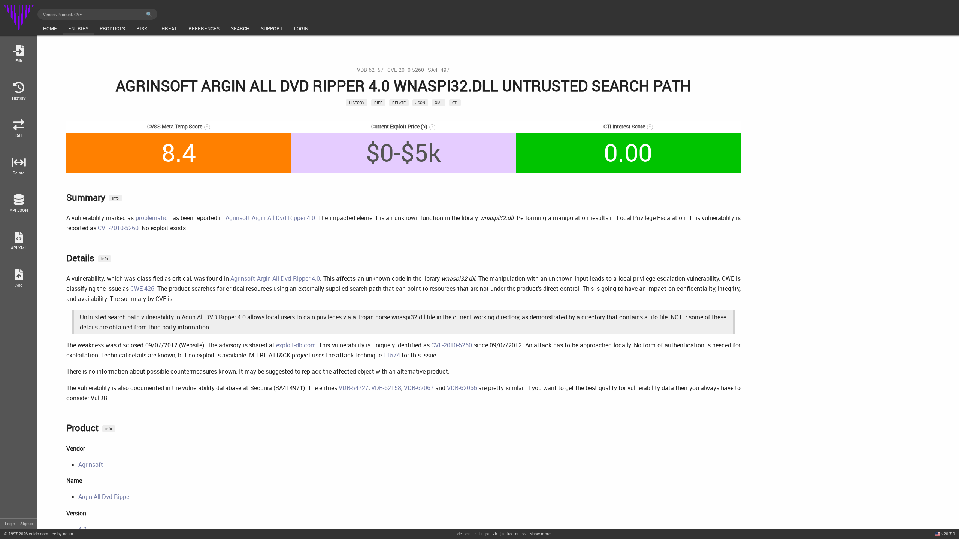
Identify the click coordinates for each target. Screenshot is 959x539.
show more (540, 533)
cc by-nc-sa (62, 533)
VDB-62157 (370, 70)
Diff (378, 102)
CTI (455, 102)
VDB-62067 (419, 388)
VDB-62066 (462, 388)
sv (524, 533)
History (356, 102)
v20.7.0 (948, 533)
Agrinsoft (90, 464)
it (481, 533)
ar (517, 533)
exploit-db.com (296, 345)
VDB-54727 (354, 388)
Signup (26, 523)
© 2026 (26, 533)
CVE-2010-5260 (405, 70)
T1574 (391, 355)
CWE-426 (142, 288)
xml (438, 102)
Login (10, 523)
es (467, 533)
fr (474, 533)
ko (509, 533)
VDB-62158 (386, 388)
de (459, 533)
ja (502, 533)
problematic (152, 218)
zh (495, 533)
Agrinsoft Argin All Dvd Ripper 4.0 (270, 218)
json (420, 102)
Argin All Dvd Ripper (104, 497)
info (115, 198)
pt (487, 533)
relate (399, 102)
